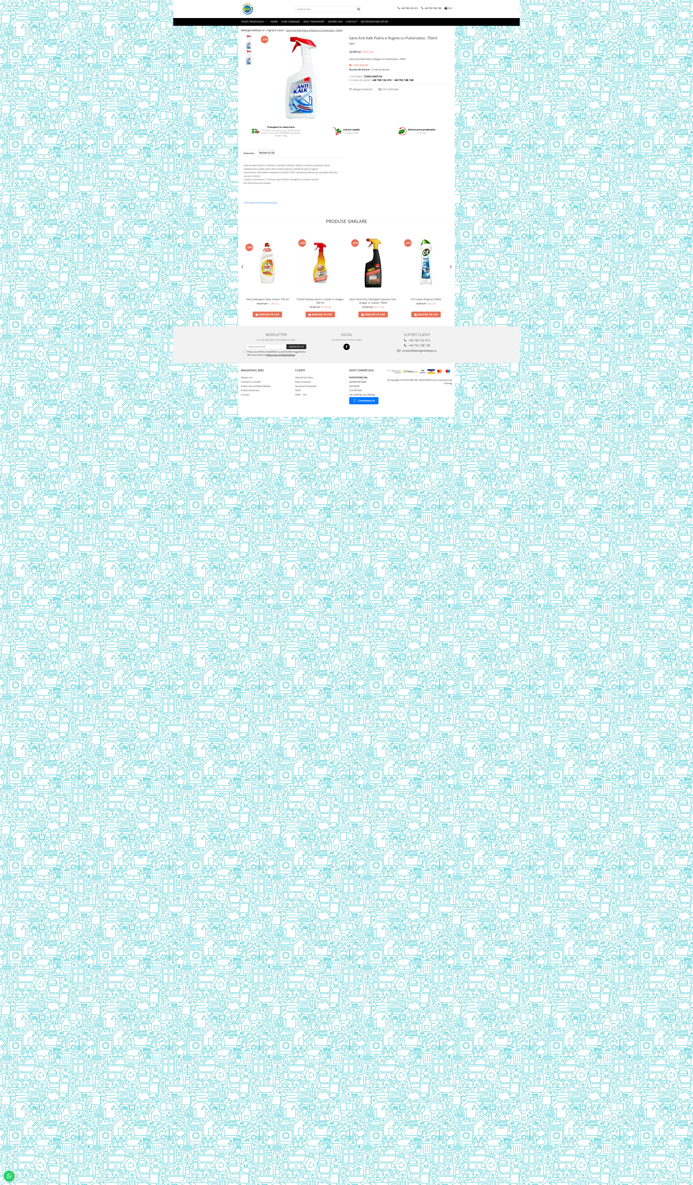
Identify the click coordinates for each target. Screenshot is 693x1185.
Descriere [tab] (249, 153)
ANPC (298, 390)
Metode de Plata (304, 377)
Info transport (314, 21)
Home (274, 21)
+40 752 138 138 (419, 345)
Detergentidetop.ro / (253, 30)
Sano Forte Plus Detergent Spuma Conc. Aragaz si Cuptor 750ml (373, 301)
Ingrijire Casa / (276, 30)
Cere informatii (389, 89)
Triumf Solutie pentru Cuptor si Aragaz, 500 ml (320, 301)
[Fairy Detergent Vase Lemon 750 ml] (267, 263)
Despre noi (335, 21)
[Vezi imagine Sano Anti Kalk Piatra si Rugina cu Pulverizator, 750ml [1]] (248, 57)
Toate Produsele (253, 21)
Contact (352, 21)
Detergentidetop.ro (374, 21)
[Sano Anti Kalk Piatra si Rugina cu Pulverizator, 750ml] (301, 78)
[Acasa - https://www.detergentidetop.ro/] (259, 9)
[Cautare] (358, 9)
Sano (352, 43)
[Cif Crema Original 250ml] (426, 263)
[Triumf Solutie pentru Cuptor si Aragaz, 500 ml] (320, 263)
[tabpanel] (301, 78)
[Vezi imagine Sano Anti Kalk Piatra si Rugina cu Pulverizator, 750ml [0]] (248, 42)
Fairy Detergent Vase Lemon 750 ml (267, 299)
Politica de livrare (250, 390)
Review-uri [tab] (266, 152)
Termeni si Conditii (251, 381)
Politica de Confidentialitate (280, 355)
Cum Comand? (290, 21)
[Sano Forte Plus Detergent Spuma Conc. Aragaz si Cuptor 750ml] (373, 263)
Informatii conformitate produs (260, 202)
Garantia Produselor (306, 386)
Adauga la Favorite (362, 89)
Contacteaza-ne (366, 400)
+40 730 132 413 (419, 340)
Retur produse (303, 381)
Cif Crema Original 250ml (426, 299)
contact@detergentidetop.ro (419, 350)
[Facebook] (346, 347)
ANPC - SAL (301, 394)
